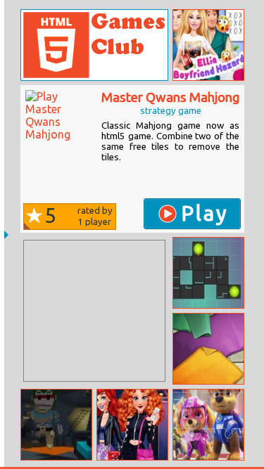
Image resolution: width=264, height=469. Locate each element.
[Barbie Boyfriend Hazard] (208, 45)
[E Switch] (208, 273)
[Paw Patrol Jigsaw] (208, 425)
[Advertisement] (94, 310)
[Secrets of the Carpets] (208, 349)
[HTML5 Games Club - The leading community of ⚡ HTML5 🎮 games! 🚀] (94, 45)
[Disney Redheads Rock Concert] (132, 425)
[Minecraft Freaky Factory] (56, 425)
